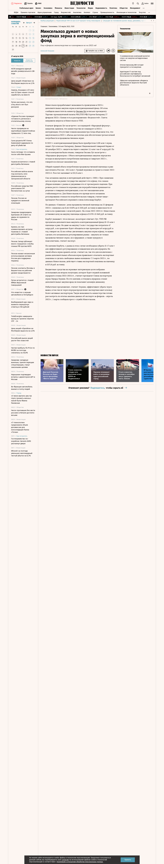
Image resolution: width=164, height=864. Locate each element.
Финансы (58, 8)
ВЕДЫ (16, 12)
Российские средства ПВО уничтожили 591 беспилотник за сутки (22, 188)
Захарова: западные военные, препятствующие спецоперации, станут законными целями (22, 363)
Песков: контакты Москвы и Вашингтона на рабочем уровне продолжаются (23, 270)
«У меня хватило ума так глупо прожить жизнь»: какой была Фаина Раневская (21, 399)
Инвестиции (69, 8)
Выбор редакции (47, 21)
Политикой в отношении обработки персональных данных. (80, 862)
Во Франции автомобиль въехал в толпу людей (21, 388)
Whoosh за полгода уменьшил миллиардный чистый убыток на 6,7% (21, 453)
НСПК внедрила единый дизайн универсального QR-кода (23, 71)
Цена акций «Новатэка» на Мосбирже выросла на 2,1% (22, 82)
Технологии (80, 8)
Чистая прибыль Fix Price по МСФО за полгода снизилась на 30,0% (23, 350)
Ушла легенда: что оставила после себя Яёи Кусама (23, 153)
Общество (124, 8)
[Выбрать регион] (133, 3)
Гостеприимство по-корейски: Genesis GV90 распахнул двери (21, 441)
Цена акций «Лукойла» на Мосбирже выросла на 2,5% (23, 329)
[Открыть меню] (152, 3)
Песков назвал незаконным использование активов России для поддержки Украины (23, 257)
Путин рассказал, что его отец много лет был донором (21, 104)
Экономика (48, 8)
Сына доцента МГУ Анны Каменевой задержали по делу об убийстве (22, 143)
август (29, 23)
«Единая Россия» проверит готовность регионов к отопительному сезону (22, 118)
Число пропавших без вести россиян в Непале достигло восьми (23, 412)
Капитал (87, 12)
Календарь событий (15, 23)
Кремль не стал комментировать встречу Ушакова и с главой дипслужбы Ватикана (21, 230)
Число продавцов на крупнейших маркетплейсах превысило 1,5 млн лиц (23, 130)
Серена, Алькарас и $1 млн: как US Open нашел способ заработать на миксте (22, 92)
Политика (113, 8)
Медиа (90, 8)
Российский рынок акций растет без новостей (22, 339)
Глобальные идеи (26, 8)
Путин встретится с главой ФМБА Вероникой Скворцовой (22, 282)
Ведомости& (66, 12)
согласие (65, 860)
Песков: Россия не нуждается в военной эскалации (20, 200)
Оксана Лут (81, 111)
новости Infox (49, 355)
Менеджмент (135, 8)
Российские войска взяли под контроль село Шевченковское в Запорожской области (22, 175)
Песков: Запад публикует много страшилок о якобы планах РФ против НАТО (22, 243)
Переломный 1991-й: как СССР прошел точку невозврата (78, 21)
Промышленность (107, 12)
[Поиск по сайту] (138, 3)
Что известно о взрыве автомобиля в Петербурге (22, 293)
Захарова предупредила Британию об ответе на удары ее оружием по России (21, 216)
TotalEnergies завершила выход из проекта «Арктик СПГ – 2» (22, 318)
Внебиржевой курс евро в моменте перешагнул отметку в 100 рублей (22, 304)
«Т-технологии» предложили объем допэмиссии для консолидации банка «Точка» (20, 427)
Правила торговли (28, 12)
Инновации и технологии (126, 12)
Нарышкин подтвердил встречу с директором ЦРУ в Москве (23, 376)
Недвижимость (101, 8)
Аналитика (77, 12)
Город (56, 12)
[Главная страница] (82, 3)
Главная (44, 26)
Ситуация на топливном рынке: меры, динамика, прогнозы (126, 21)
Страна (95, 12)
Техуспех (142, 12)
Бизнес (38, 8)
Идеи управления (45, 12)
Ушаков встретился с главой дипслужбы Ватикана (23, 163)
